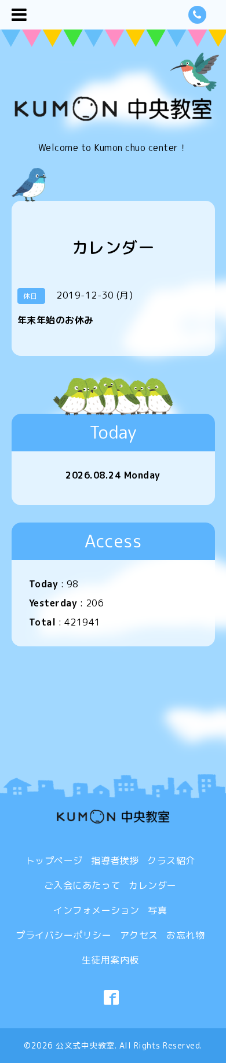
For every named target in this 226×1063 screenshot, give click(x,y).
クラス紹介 (171, 860)
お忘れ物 (185, 935)
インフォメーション (96, 910)
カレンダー (153, 885)
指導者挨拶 (115, 860)
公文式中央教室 (85, 1045)
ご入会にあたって (82, 885)
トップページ (54, 860)
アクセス (139, 935)
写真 (157, 910)
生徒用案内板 (110, 960)
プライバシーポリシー (63, 935)
